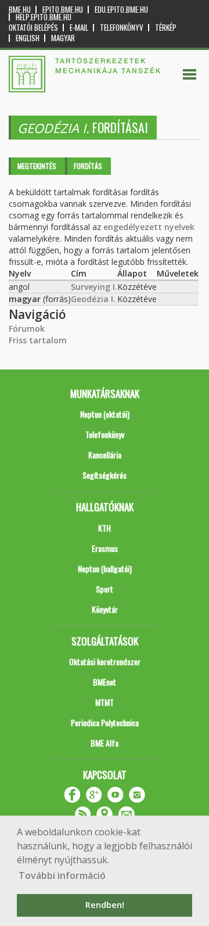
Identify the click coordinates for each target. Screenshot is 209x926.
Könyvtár (105, 609)
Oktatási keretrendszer (104, 661)
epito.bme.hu (62, 9)
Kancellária (104, 454)
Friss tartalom (38, 340)
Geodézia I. (93, 298)
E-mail (79, 27)
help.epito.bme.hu (43, 17)
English (27, 38)
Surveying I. (94, 286)
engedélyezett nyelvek (148, 226)
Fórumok (27, 328)
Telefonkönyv (121, 27)
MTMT (104, 702)
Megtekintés (36, 166)
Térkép (165, 27)
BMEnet (104, 682)
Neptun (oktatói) (104, 414)
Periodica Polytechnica (105, 722)
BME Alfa (104, 743)
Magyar (63, 38)
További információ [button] (62, 875)
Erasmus (105, 548)
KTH (104, 528)
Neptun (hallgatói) (105, 568)
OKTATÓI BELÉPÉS (33, 27)
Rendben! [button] (104, 904)
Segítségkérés (104, 475)
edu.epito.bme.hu (121, 9)
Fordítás (88, 166)
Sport (104, 589)
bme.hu (20, 9)
